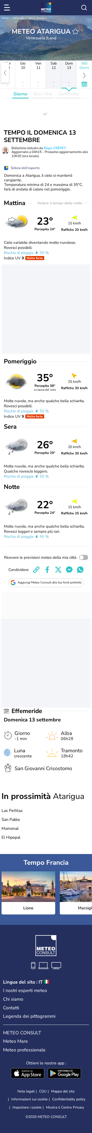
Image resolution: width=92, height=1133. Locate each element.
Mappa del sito (63, 1091)
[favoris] (75, 31)
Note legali (25, 1091)
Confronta (68, 94)
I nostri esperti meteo (25, 990)
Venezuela (18, 18)
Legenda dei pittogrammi (29, 1016)
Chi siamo (13, 999)
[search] (84, 8)
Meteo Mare (15, 1041)
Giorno (20, 94)
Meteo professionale (24, 1050)
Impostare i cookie (27, 1107)
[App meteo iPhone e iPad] (27, 1073)
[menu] (8, 8)
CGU (43, 1091)
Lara (30, 18)
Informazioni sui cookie (29, 1099)
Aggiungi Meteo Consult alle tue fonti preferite (50, 582)
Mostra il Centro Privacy (65, 1107)
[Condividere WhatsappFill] (80, 569)
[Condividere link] (36, 569)
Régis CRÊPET (55, 148)
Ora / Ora (42, 94)
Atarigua (42, 18)
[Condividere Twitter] (58, 569)
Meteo (5, 18)
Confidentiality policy (68, 1099)
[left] (5, 72)
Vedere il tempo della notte (60, 203)
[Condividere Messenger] (69, 569)
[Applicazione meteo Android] (64, 1073)
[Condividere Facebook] (47, 569)
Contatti (11, 1008)
